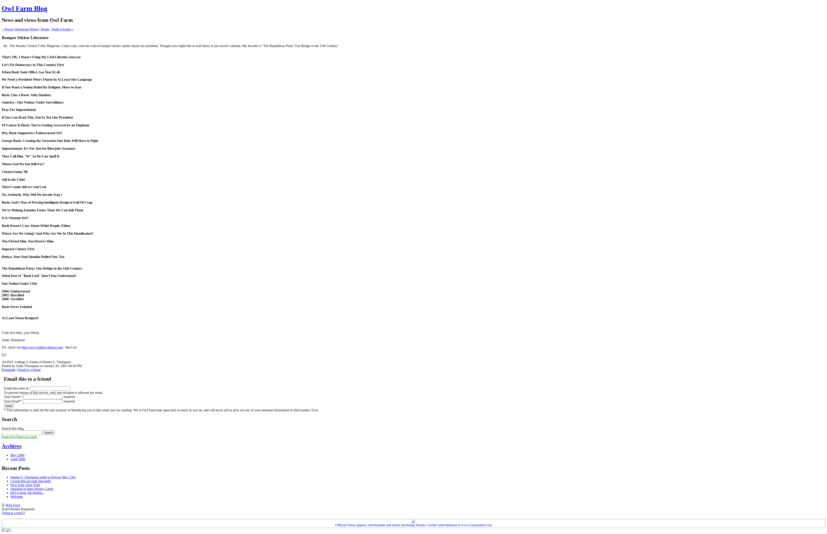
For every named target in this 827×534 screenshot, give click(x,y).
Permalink (9, 370)
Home (45, 29)
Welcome (16, 496)
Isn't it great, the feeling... (27, 493)
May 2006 (17, 455)
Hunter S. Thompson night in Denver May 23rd (42, 477)
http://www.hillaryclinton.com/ (42, 347)
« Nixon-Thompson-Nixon (20, 29)
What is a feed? (13, 513)
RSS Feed (13, 505)
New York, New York (25, 485)
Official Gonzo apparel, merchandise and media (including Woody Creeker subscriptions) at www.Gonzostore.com (413, 525)
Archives (11, 446)
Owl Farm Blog (24, 8)
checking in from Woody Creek (31, 489)
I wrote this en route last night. (30, 481)
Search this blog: (13, 428)
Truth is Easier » (62, 29)
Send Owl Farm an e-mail (19, 437)
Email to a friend (29, 370)
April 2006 (17, 459)
